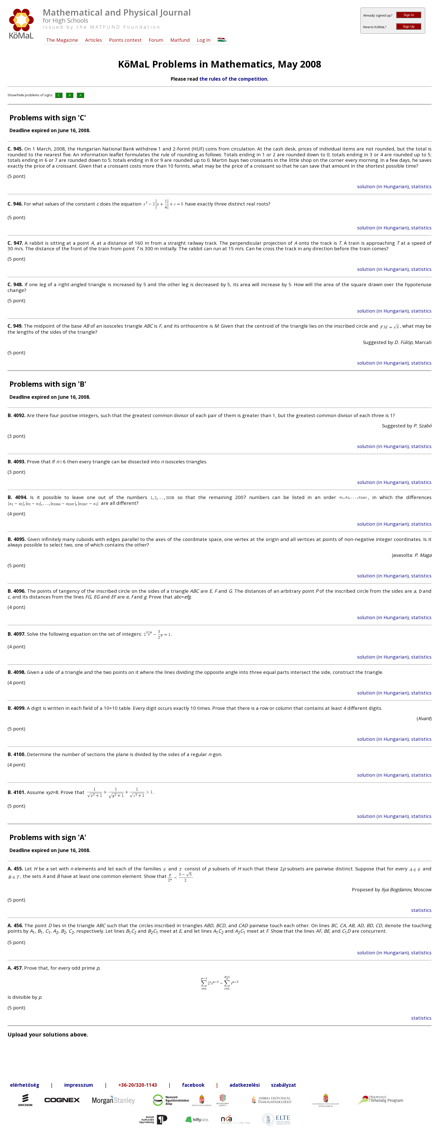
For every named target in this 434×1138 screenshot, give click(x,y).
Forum (156, 40)
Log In (203, 40)
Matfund (180, 40)
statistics (421, 910)
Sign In (409, 15)
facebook (193, 1085)
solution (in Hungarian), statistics (394, 186)
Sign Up (408, 26)
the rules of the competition (233, 79)
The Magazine (62, 40)
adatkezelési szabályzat (263, 1085)
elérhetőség (24, 1085)
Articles (93, 40)
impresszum (78, 1085)
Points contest (125, 40)
